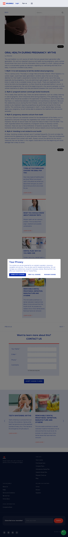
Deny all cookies (34, 274)
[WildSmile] (8, 3)
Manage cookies (50, 274)
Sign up (24, 3)
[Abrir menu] (31, 3)
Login (17, 3)
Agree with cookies (18, 274)
